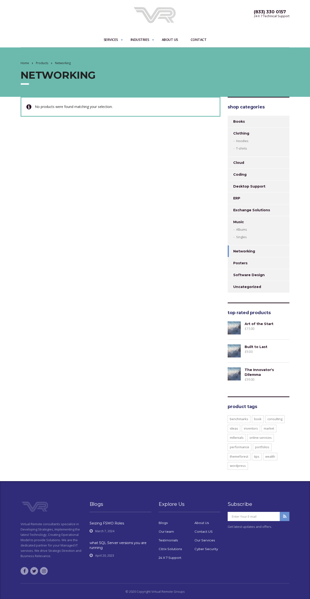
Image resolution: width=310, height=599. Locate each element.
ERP (236, 198)
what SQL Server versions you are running (118, 545)
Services (111, 39)
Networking (244, 251)
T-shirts (241, 148)
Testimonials (168, 540)
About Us (170, 39)
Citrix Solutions (170, 549)
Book (258, 419)
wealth (270, 456)
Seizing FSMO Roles (107, 523)
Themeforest (239, 456)
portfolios (262, 447)
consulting (274, 419)
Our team (166, 531)
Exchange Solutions (251, 210)
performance (239, 447)
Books (239, 121)
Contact (199, 39)
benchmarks (239, 419)
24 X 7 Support (170, 558)
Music (238, 222)
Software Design (249, 275)
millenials (237, 437)
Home (25, 63)
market (269, 428)
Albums (241, 229)
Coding (240, 174)
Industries (140, 39)
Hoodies (242, 141)
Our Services (204, 540)
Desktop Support (249, 186)
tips (256, 456)
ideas (234, 428)
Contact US (203, 531)
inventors (251, 428)
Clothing (241, 133)
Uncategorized (247, 287)
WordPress (238, 465)
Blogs (163, 523)
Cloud (238, 162)
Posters (240, 263)
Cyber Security (206, 549)
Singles (241, 237)
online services (260, 437)
